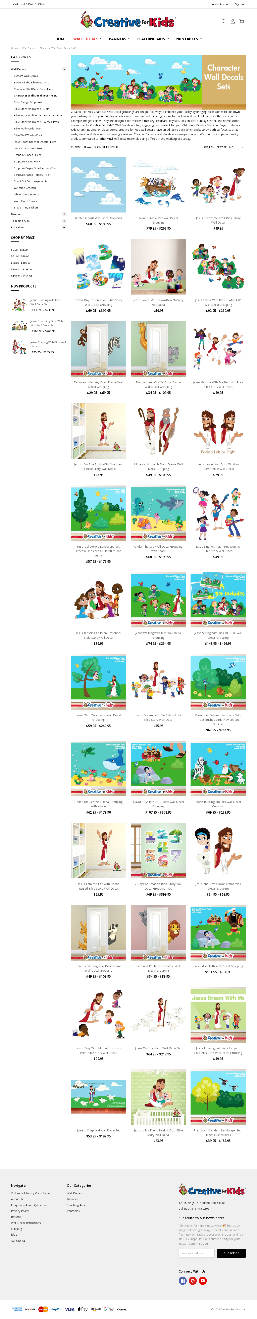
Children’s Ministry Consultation (31, 1193)
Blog (14, 1234)
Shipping (16, 1229)
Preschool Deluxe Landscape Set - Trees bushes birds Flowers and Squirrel (218, 719)
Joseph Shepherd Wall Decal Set (98, 1130)
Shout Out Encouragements (30, 181)
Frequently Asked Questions (29, 1205)
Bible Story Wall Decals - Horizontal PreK (38, 115)
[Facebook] (183, 1281)
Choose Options (98, 204)
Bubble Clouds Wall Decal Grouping (98, 218)
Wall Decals (86, 38)
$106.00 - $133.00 (21, 269)
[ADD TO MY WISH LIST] (119, 177)
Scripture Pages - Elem (27, 155)
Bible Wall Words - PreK (28, 135)
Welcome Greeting (25, 188)
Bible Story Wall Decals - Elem (31, 109)
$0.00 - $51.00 (19, 249)
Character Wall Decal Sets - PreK (35, 95)
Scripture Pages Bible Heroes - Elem (35, 168)
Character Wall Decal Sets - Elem (33, 89)
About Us (17, 1199)
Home (60, 38)
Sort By (208, 147)
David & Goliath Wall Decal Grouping (218, 966)
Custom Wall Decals (26, 76)
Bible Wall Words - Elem (28, 128)
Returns (16, 1217)
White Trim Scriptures (27, 194)
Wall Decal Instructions (26, 1223)
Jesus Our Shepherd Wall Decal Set (158, 1048)
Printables (187, 38)
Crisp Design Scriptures (28, 102)
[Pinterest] (193, 1281)
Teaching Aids (151, 38)
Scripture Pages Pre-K (27, 161)
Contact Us (18, 1240)
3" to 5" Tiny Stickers (26, 207)
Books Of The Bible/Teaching (31, 82)
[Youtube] (203, 1281)
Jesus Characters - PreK (28, 148)
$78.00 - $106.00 (20, 263)
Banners (118, 38)
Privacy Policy (20, 1211)
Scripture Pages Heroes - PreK (32, 175)
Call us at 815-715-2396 (28, 4)
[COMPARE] (119, 170)
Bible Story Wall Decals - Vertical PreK (36, 122)
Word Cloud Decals (25, 201)
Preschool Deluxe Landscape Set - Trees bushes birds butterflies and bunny (98, 551)
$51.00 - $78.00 (20, 256)
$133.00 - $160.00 (21, 276)
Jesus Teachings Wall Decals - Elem (35, 142)
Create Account (220, 4)
